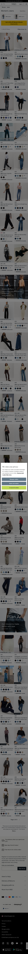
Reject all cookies (14, 483)
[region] (14, 477)
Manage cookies (14, 479)
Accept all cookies (14, 487)
